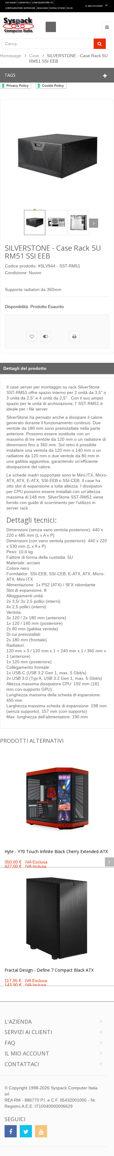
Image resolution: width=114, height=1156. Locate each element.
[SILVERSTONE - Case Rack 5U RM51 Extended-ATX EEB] (34, 222)
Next (109, 862)
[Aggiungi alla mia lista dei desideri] (31, 336)
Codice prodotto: (21, 265)
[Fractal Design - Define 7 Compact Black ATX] (57, 918)
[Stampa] (74, 336)
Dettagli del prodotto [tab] (25, 368)
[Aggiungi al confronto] (45, 336)
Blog (70, 8)
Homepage (10, 55)
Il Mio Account (94, 6)
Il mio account (27, 1053)
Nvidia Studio (57, 8)
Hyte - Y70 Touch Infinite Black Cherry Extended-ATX (56, 851)
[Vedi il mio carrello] (52, 21)
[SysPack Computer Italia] (18, 25)
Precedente (19, 223)
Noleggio (42, 8)
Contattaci (24, 3)
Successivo (93, 223)
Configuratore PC (43, 3)
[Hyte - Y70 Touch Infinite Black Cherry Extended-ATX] (57, 799)
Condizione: (16, 272)
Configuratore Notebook (20, 8)
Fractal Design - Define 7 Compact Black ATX (49, 970)
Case (34, 55)
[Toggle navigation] (107, 27)
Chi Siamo (10, 3)
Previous (4, 862)
